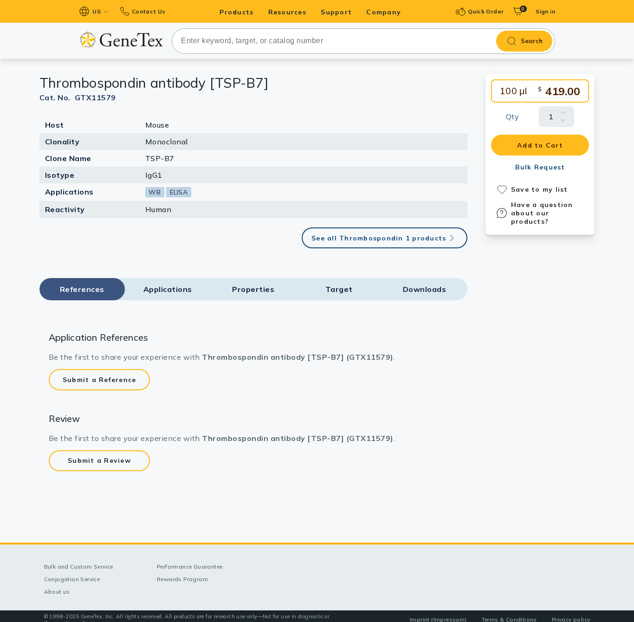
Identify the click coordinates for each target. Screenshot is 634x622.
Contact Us (148, 11)
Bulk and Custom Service (78, 566)
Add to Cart (540, 145)
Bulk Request (540, 167)
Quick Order (486, 11)
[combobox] (363, 41)
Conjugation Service (72, 579)
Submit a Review (99, 460)
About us (57, 591)
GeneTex (120, 39)
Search (532, 41)
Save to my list (539, 189)
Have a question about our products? (542, 213)
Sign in (545, 11)
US (96, 11)
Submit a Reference (99, 380)
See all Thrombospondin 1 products (378, 238)
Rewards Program (182, 579)
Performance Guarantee (189, 566)
